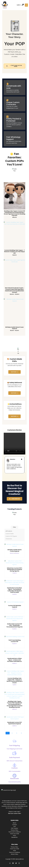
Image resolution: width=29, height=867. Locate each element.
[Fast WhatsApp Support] (7, 135)
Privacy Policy (14, 830)
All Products (9, 531)
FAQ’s (14, 835)
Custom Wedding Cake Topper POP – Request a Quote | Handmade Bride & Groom (14, 680)
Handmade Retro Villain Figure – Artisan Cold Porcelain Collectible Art (14, 660)
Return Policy (14, 854)
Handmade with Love (13, 87)
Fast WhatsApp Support (13, 138)
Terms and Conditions (14, 832)
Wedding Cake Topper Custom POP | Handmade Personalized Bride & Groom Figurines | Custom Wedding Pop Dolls (14, 704)
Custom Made (10, 533)
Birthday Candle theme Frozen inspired (14, 550)
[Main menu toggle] (26, 5)
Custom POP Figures (11, 536)
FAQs (14, 850)
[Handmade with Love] (7, 84)
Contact (14, 824)
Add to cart (14, 564)
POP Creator (14, 828)
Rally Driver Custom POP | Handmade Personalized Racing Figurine (14, 569)
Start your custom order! (14, 813)
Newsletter (14, 837)
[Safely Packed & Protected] (7, 116)
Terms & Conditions (14, 852)
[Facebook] (13, 863)
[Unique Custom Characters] (7, 100)
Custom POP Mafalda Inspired (14, 606)
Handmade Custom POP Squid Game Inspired (14, 723)
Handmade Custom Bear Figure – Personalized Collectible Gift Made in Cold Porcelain (14, 590)
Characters (9, 539)
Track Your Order (14, 833)
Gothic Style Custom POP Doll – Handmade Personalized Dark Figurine (15, 625)
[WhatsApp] (10, 863)
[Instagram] (19, 863)
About (14, 823)
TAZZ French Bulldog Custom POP (14, 640)
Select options (14, 545)
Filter (14, 527)
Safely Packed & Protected (13, 119)
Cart (14, 826)
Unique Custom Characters (12, 103)
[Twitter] (16, 863)
